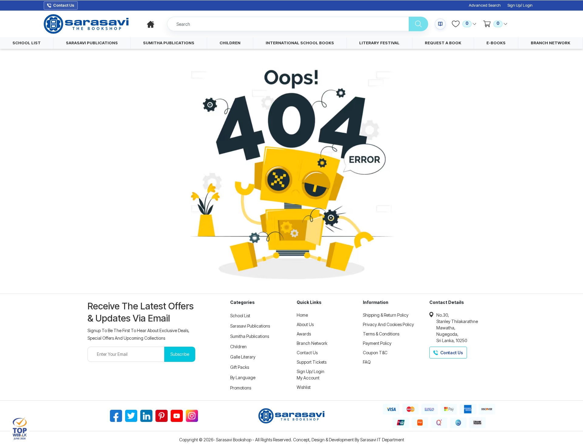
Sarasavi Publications (250, 325)
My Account (308, 377)
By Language (242, 377)
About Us (305, 324)
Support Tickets (311, 362)
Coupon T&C (375, 352)
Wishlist (304, 387)
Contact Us (307, 352)
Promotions (240, 387)
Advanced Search (485, 5)
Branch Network (312, 343)
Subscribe (179, 354)
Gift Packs (239, 367)
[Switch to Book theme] (440, 24)
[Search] (418, 24)
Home (302, 315)
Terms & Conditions (381, 333)
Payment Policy (377, 343)
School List (240, 315)
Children (238, 346)
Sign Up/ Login (520, 5)
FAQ (367, 362)
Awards (304, 333)
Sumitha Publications (249, 336)
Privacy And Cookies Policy (388, 324)
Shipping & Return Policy (385, 315)
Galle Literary (242, 356)
